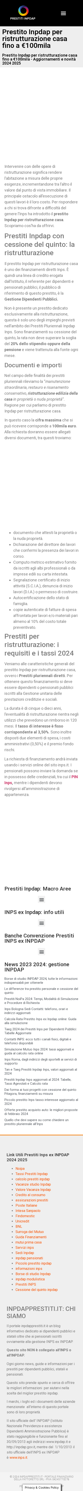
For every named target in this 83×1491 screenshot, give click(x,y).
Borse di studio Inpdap (33, 1274)
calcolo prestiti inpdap (32, 1179)
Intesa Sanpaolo (28, 1211)
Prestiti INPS (25, 1284)
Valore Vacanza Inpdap (33, 1190)
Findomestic (25, 1216)
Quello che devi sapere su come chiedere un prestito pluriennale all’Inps (36, 1122)
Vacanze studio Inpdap (33, 1184)
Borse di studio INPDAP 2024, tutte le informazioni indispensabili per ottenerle (40, 981)
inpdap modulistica (30, 1279)
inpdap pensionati (29, 1258)
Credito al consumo (30, 1195)
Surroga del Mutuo (29, 1232)
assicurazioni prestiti (31, 1200)
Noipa (20, 1169)
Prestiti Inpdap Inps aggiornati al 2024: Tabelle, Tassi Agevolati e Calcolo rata (37, 1082)
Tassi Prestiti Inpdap (31, 1174)
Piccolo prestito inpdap (33, 1263)
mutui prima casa (28, 1242)
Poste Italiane (26, 1205)
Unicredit (22, 1221)
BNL (18, 1226)
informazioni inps (28, 1269)
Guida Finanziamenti (30, 1237)
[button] (63, 13)
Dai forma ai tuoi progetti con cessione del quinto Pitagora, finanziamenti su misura (40, 1092)
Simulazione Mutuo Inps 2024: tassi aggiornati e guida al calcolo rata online (39, 1051)
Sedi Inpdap (24, 1253)
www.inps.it (18, 1457)
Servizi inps (24, 1247)
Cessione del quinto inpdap (36, 1290)
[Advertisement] (41, 119)
